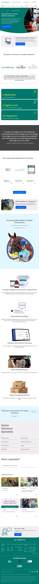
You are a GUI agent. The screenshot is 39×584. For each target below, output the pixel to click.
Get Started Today (20, 43)
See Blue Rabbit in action (18, 227)
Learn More (14, 416)
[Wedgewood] (5, 2)
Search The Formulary (21, 207)
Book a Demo (34, 411)
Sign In (34, 2)
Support (26, 2)
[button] (15, 186)
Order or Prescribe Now (7, 26)
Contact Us (18, 534)
